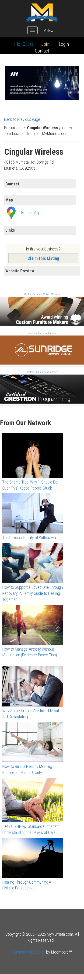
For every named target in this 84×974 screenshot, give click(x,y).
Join (45, 44)
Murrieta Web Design (28, 952)
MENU (48, 30)
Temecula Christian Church (42, 333)
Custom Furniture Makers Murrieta (42, 294)
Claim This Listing (43, 258)
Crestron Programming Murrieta (42, 372)
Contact (42, 51)
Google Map (30, 212)
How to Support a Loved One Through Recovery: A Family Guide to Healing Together (32, 593)
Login (64, 44)
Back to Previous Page (22, 119)
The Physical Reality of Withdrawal (29, 537)
